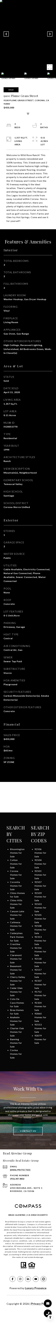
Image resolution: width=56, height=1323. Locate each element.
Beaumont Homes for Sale (16, 970)
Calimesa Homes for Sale (16, 926)
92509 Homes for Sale (40, 897)
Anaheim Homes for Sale (16, 1021)
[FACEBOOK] (12, 1279)
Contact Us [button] (28, 1131)
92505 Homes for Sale (40, 918)
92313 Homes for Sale (40, 940)
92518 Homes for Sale (40, 962)
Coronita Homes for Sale (16, 886)
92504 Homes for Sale (40, 864)
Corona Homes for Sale (16, 875)
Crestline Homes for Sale (16, 948)
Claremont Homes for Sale (16, 959)
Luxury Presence (36, 1288)
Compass (31, 1224)
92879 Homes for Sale (40, 1039)
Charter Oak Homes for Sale (17, 1032)
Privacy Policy (40, 1303)
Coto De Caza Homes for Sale (17, 1003)
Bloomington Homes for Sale (17, 853)
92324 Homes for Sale (40, 1006)
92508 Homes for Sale (40, 929)
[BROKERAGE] (43, 1279)
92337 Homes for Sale (40, 984)
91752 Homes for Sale (40, 995)
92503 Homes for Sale (40, 908)
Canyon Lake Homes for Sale (17, 915)
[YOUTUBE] (36, 1279)
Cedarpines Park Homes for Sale (17, 937)
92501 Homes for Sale (40, 875)
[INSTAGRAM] (20, 1279)
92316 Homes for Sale (40, 951)
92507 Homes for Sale (40, 886)
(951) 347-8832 (17, 1178)
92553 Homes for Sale (40, 1028)
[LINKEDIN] (28, 1279)
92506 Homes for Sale (40, 853)
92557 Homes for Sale (40, 973)
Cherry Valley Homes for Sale (17, 981)
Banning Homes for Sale (16, 1043)
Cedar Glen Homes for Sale (16, 992)
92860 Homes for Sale (40, 1017)
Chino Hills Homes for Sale (16, 904)
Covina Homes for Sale (16, 1054)
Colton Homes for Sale (16, 864)
